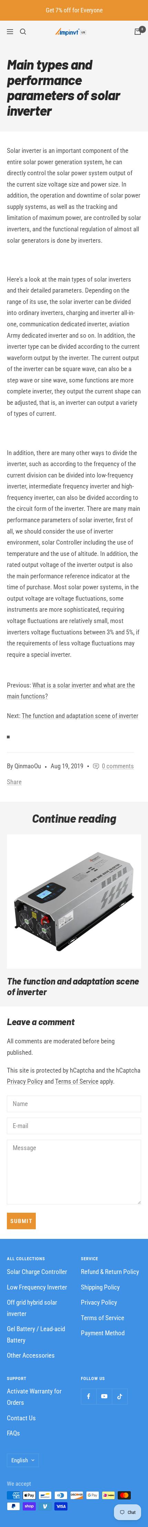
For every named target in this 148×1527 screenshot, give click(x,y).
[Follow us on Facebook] (88, 1396)
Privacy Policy (25, 1081)
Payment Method (103, 1333)
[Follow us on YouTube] (104, 1396)
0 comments (118, 766)
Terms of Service (76, 1081)
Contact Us (21, 1418)
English (19, 1460)
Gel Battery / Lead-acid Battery (36, 1334)
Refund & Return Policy (110, 1272)
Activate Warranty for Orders (34, 1397)
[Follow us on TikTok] (119, 1396)
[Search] (23, 32)
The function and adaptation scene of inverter (80, 716)
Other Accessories (31, 1355)
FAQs (13, 1433)
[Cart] (137, 32)
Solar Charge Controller (37, 1272)
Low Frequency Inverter (37, 1287)
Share (14, 782)
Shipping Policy (100, 1287)
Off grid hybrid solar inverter (32, 1308)
